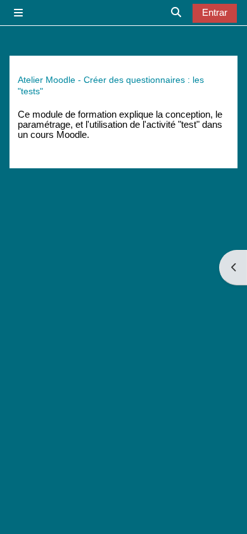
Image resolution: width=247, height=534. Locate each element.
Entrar (214, 13)
